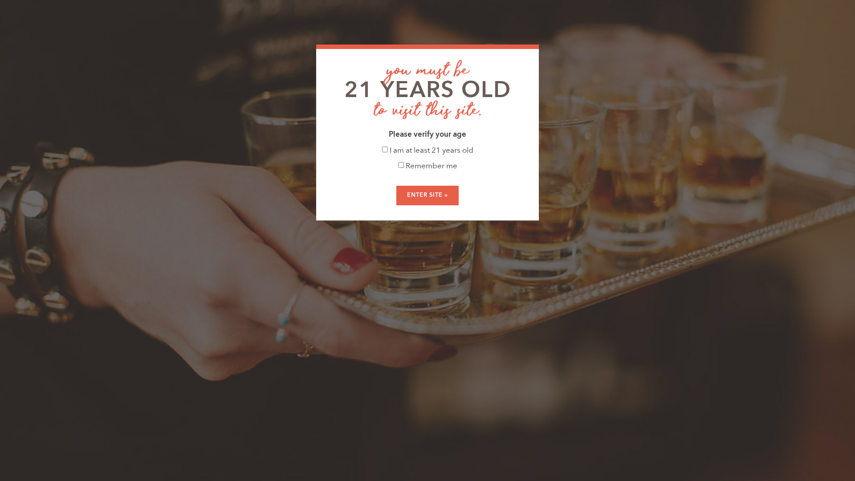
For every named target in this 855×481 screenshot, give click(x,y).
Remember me (430, 166)
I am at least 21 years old (430, 151)
